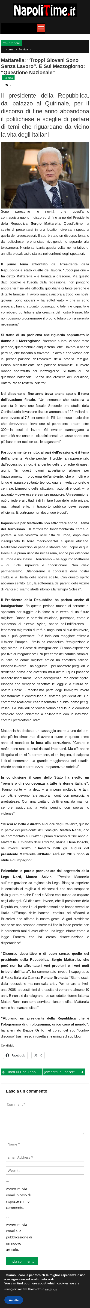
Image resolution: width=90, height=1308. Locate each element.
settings (51, 1289)
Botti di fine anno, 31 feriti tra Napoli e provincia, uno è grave (25, 1072)
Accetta (13, 1300)
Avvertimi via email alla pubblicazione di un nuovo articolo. (19, 1237)
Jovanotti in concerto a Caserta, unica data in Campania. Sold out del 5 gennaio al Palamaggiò (64, 1072)
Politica (23, 49)
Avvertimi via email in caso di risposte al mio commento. (18, 1198)
